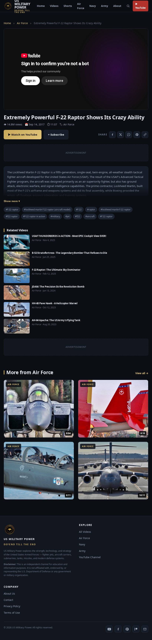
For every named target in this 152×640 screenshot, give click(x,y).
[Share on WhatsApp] (128, 134)
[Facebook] (118, 629)
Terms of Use (12, 612)
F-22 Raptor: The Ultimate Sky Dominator (56, 269)
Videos (54, 6)
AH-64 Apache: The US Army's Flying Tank (56, 320)
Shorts (68, 6)
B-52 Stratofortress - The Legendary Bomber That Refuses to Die (69, 253)
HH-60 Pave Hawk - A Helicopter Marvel (54, 303)
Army (104, 6)
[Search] (128, 6)
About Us (9, 593)
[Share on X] (120, 134)
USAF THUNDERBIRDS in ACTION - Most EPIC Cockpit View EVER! (69, 236)
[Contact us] (144, 629)
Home (41, 6)
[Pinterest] (126, 629)
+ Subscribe (56, 134)
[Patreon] (135, 629)
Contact (8, 600)
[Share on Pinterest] (136, 134)
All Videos (85, 532)
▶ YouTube (140, 5)
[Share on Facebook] (112, 134)
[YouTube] (109, 629)
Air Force (80, 6)
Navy (92, 6)
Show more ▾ (12, 201)
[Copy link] (145, 134)
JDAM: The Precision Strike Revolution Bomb (58, 286)
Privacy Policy (12, 606)
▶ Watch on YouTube (22, 134)
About (117, 6)
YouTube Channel (90, 557)
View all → (141, 373)
